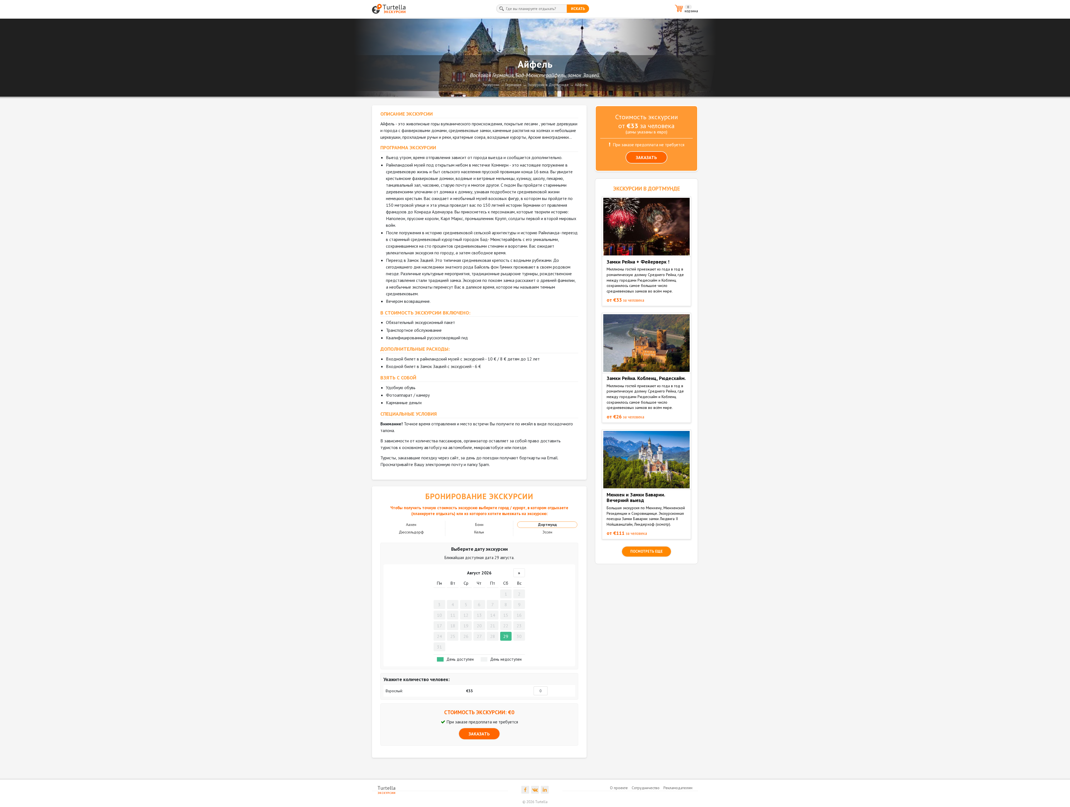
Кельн (479, 532)
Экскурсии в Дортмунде (548, 84)
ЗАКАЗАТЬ (479, 734)
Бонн (479, 524)
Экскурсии (490, 84)
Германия (513, 84)
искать (578, 8)
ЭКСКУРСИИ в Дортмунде (646, 188)
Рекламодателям (677, 787)
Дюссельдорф (411, 532)
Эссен (547, 532)
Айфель (581, 84)
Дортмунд (547, 524)
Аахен (411, 524)
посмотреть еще (646, 551)
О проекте (619, 787)
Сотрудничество (646, 787)
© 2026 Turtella (535, 801)
